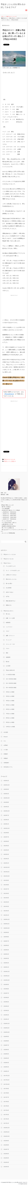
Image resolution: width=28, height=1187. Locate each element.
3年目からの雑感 (10, 696)
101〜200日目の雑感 (11, 679)
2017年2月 (6, 1119)
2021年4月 (6, 902)
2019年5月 (6, 1001)
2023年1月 (6, 824)
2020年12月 (6, 919)
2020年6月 (6, 945)
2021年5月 (6, 897)
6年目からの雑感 (10, 709)
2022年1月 (6, 863)
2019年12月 (6, 971)
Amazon (6, 736)
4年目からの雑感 (10, 700)
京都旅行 (6, 754)
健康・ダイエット (10, 635)
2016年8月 (6, 1145)
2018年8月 (6, 1041)
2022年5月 (6, 845)
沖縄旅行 (6, 758)
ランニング (8, 639)
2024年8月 (6, 802)
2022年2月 (6, 858)
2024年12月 (6, 798)
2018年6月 (6, 1049)
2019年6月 (6, 997)
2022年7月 (6, 837)
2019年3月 (6, 1010)
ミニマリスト (9, 626)
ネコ (5, 741)
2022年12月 (6, 828)
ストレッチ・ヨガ (10, 644)
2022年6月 (6, 841)
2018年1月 (6, 1071)
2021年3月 (6, 906)
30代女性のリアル (8, 767)
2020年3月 (6, 958)
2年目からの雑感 (10, 692)
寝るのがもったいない (11, 579)
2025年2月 (6, 793)
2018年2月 (6, 1067)
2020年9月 (6, 932)
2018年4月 (6, 1058)
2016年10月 (6, 1136)
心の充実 (8, 665)
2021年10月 (6, 876)
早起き (6, 461)
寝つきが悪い (9, 583)
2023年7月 (6, 815)
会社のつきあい (10, 592)
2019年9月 (6, 984)
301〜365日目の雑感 (11, 687)
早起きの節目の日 (10, 670)
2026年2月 (6, 780)
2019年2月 (6, 1015)
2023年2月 (6, 819)
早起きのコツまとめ (9, 459)
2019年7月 (6, 993)
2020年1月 (6, 967)
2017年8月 (6, 1093)
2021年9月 (6, 880)
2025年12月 (6, 785)
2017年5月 (6, 1106)
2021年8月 (6, 884)
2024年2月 (6, 806)
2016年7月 (6, 1149)
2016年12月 (6, 1127)
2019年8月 (6, 988)
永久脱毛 (6, 732)
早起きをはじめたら (8, 610)
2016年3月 (6, 1166)
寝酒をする (8, 605)
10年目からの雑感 (10, 726)
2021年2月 (6, 910)
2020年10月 (6, 928)
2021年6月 (6, 893)
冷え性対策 (8, 587)
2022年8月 (6, 832)
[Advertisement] (14, 86)
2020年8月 (6, 936)
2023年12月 (6, 811)
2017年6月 (6, 1101)
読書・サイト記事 (10, 618)
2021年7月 (6, 889)
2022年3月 (6, 854)
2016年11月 (6, 1132)
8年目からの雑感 (10, 718)
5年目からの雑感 (10, 705)
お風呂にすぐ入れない (11, 574)
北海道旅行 (6, 762)
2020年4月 (6, 954)
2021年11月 (6, 871)
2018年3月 (6, 1062)
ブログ (7, 631)
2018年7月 (6, 1045)
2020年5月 (6, 949)
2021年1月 (6, 915)
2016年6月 (6, 1153)
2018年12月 (6, 1023)
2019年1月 (6, 1019)
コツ (9, 461)
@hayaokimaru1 (9, 394)
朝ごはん (8, 613)
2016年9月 (6, 1140)
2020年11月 (6, 923)
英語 (7, 652)
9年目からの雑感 (10, 722)
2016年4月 (6, 1162)
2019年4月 (6, 1006)
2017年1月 (6, 1123)
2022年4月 (6, 850)
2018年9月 (6, 1036)
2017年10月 (6, 1084)
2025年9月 (6, 789)
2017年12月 (6, 1075)
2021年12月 (6, 867)
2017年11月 (6, 1080)
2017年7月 (6, 1097)
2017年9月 (6, 1088)
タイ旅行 (6, 749)
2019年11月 (6, 975)
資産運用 (8, 657)
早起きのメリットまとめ (10, 554)
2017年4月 (6, 1110)
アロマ (7, 648)
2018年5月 (6, 1054)
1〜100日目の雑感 (10, 674)
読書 (12, 461)
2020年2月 (6, 962)
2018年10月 (6, 1032)
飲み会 (7, 661)
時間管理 (8, 622)
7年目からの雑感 (10, 713)
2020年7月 (6, 941)
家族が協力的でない (11, 600)
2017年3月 (6, 1114)
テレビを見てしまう (11, 566)
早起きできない (7, 563)
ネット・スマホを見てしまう (13, 570)
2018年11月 (6, 1028)
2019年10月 (6, 980)
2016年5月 (6, 1158)
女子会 (7, 596)
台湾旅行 (6, 745)
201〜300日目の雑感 (11, 683)
